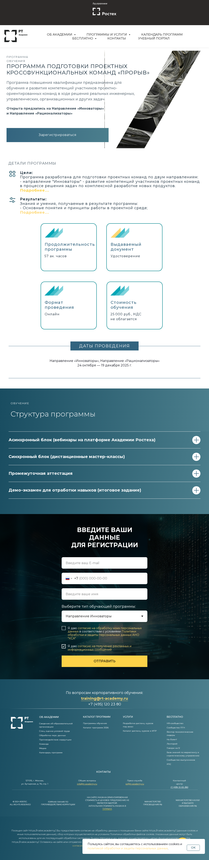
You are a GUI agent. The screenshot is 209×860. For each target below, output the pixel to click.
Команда (44, 744)
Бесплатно (83, 38)
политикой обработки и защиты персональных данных (128, 848)
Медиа (42, 748)
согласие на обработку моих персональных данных (105, 629)
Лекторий (172, 743)
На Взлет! (172, 739)
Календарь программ (162, 34)
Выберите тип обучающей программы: (99, 606)
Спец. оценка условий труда (54, 731)
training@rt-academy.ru (104, 698)
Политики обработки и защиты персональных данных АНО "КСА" (103, 635)
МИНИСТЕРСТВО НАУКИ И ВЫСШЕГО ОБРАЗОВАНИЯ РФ (188, 803)
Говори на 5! (173, 748)
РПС (169, 764)
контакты (103, 771)
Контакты (116, 38)
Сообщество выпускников (181, 760)
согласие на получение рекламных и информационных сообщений (99, 647)
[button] (34, 212)
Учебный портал (154, 38)
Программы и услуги (107, 34)
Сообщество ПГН (176, 727)
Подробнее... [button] (34, 190)
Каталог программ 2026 (96, 727)
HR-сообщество (175, 723)
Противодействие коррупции (55, 739)
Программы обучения (95, 723)
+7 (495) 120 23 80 (104, 704)
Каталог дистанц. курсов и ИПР (140, 731)
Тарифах (107, 809)
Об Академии (60, 34)
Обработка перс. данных (52, 735)
